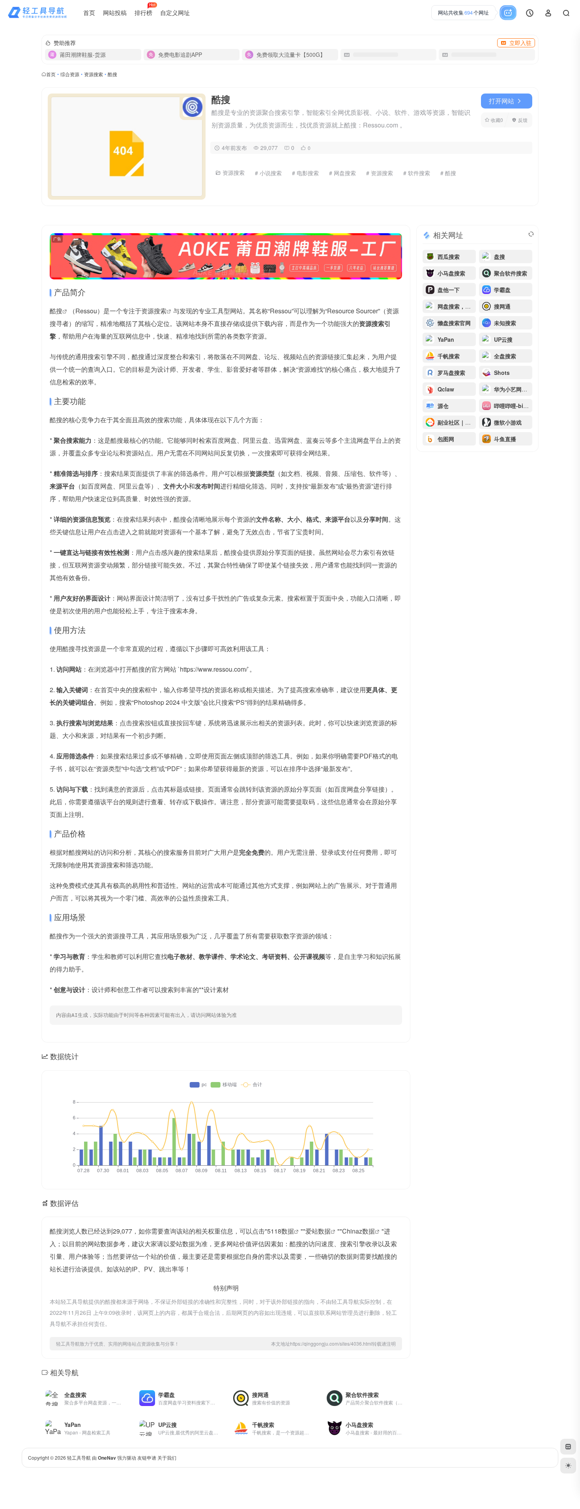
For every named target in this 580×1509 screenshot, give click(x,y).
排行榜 (145, 9)
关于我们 (166, 1457)
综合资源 (69, 74)
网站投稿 (115, 12)
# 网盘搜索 (342, 173)
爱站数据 (318, 1231)
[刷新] (531, 234)
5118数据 (280, 1231)
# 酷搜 (448, 173)
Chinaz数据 (358, 1231)
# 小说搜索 (268, 173)
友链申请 (146, 1457)
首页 (89, 12)
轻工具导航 (79, 1457)
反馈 (523, 119)
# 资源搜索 (379, 173)
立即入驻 (520, 43)
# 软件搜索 (416, 173)
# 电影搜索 (305, 173)
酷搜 (56, 310)
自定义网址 (175, 12)
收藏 (497, 119)
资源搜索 (93, 74)
